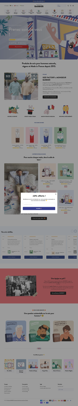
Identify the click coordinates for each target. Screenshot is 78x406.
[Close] (55, 194)
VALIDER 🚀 (39, 208)
